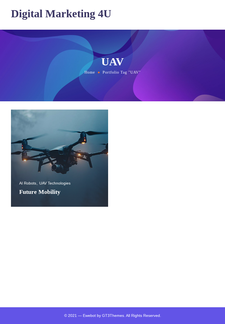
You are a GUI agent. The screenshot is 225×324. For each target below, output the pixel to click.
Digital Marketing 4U (61, 13)
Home (90, 72)
